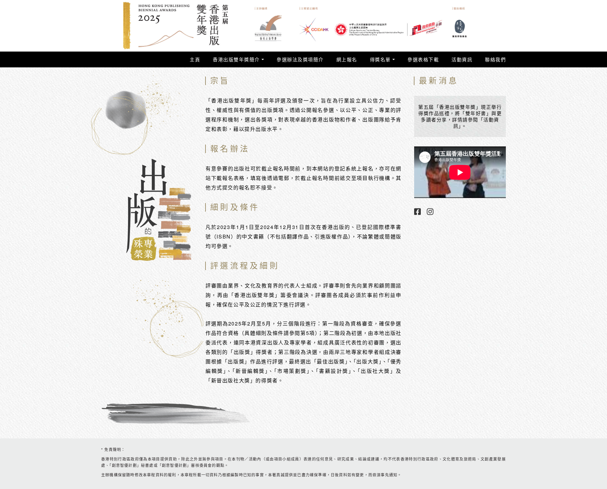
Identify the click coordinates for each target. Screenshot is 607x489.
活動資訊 (461, 59)
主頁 (195, 59)
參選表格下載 (423, 59)
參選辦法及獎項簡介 (300, 59)
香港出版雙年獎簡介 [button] (237, 59)
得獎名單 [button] (381, 59)
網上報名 (346, 59)
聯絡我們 (495, 59)
